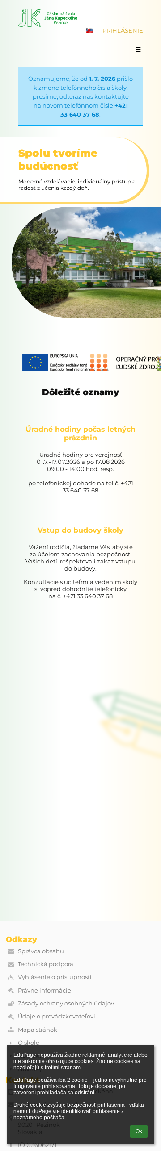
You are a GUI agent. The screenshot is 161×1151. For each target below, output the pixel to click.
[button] (90, 30)
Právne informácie (44, 990)
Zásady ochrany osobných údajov (66, 1003)
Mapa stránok (37, 1029)
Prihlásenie (122, 30)
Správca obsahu (41, 951)
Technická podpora (45, 964)
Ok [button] (139, 1131)
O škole (28, 1042)
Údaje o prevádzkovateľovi (56, 1016)
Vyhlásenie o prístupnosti (55, 976)
